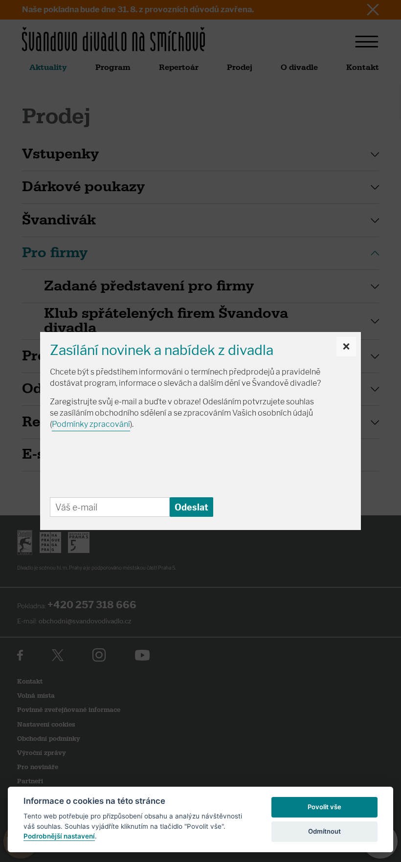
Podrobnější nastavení (59, 836)
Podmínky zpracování (91, 424)
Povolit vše (324, 807)
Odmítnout (324, 831)
